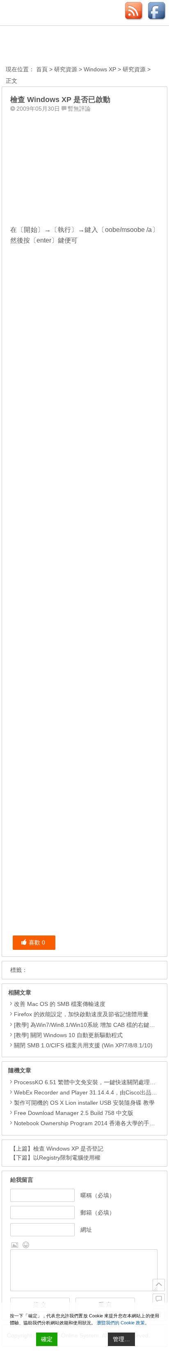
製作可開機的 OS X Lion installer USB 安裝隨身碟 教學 (84, 1102)
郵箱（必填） (97, 1212)
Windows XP (100, 69)
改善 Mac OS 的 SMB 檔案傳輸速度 (59, 1004)
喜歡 (37, 942)
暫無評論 (79, 108)
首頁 (42, 69)
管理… (121, 1339)
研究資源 (65, 69)
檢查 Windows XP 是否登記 (68, 1148)
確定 (47, 1339)
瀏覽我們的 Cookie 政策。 (123, 1322)
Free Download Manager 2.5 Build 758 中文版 (73, 1113)
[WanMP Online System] (51, 46)
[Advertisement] (84, 167)
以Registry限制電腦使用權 (66, 1157)
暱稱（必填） (97, 1195)
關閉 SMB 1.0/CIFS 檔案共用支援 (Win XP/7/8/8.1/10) (83, 1045)
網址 (86, 1229)
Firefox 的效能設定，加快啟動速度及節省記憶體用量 (81, 1014)
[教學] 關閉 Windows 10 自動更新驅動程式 (68, 1035)
